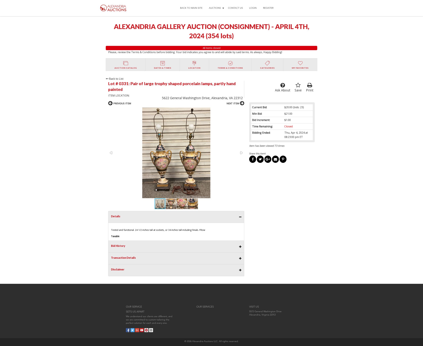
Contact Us (235, 7)
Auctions (215, 7)
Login (253, 7)
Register (268, 7)
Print (309, 90)
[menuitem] (191, 8)
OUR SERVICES (205, 306)
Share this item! (257, 153)
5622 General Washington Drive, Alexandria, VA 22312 (202, 98)
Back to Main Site (191, 7)
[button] (176, 153)
